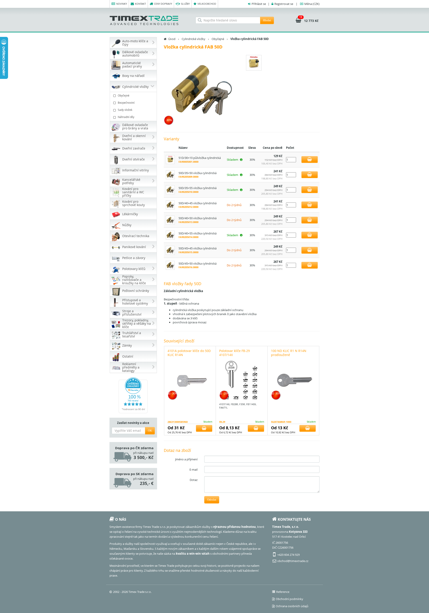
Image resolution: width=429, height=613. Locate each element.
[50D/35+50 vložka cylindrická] (170, 174)
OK (150, 430)
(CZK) (312, 4)
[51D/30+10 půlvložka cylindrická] (170, 159)
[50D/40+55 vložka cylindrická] (170, 235)
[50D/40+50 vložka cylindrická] (170, 220)
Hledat (267, 20)
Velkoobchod (207, 3)
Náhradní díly (126, 117)
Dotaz (194, 480)
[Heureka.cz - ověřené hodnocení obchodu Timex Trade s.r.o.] (133, 395)
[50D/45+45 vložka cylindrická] (170, 250)
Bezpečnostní (126, 102)
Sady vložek (125, 110)
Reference (282, 592)
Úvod (171, 39)
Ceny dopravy (163, 3)
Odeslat (211, 499)
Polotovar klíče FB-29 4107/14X (234, 353)
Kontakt (140, 3)
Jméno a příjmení (186, 459)
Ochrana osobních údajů (292, 606)
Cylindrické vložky (193, 39)
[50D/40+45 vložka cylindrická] (170, 204)
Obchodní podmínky (289, 599)
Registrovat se (283, 4)
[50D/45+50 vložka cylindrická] (170, 265)
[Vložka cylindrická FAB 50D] (201, 90)
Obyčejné (123, 95)
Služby (185, 3)
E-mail (193, 470)
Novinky (121, 3)
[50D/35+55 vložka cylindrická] (170, 189)
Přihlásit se (259, 4)
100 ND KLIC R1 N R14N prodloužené (288, 353)
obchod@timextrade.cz (292, 561)
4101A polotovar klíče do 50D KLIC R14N (189, 353)
